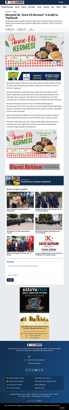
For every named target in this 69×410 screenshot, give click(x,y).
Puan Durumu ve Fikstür (15, 384)
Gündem (56, 394)
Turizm (39, 7)
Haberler (8, 11)
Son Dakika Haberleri (14, 388)
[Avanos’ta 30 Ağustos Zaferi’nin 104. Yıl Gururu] (20, 244)
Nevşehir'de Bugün (7, 7)
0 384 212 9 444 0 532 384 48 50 (36, 360)
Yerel (15, 11)
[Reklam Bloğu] (34, 300)
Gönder (10, 280)
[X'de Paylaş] (10, 68)
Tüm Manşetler (41, 384)
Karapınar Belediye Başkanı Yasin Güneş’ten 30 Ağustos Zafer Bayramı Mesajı (48, 254)
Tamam (62, 407)
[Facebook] (26, 370)
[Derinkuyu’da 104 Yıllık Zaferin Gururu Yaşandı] (20, 222)
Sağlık (64, 7)
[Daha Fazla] (16, 68)
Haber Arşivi (40, 388)
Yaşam (58, 7)
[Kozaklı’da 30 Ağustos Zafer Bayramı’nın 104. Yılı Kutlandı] (48, 222)
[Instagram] (33, 370)
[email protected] (35, 356)
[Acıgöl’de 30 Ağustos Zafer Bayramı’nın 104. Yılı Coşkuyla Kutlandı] (48, 200)
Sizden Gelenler (45, 396)
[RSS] (42, 370)
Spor (52, 7)
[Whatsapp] (39, 370)
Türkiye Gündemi (35, 396)
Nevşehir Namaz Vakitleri (16, 381)
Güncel (17, 7)
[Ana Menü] (62, 2)
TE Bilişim (39, 401)
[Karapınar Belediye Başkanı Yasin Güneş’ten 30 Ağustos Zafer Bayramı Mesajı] (48, 244)
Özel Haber (31, 7)
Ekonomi (46, 7)
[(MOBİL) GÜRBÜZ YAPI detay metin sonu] (34, 167)
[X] (29, 370)
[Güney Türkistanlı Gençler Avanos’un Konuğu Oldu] (20, 200)
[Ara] (60, 2)
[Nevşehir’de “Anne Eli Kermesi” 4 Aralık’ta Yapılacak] (34, 49)
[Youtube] (36, 370)
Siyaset (23, 7)
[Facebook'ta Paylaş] (7, 68)
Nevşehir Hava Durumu (44, 378)
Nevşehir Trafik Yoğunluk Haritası (46, 381)
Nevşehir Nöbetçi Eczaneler (16, 378)
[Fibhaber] (14, 2)
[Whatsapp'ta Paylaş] (13, 68)
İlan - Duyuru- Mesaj (24, 396)
